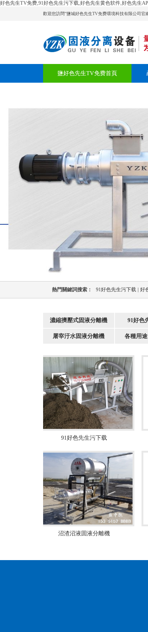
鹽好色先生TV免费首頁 (87, 73)
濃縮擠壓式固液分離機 (78, 320)
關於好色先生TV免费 (84, 92)
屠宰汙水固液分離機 (79, 336)
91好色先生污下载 (118, 289)
